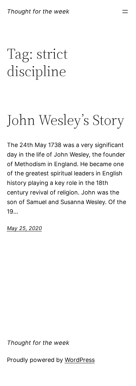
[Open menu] (125, 11)
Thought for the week (38, 11)
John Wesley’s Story (65, 120)
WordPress (80, 359)
